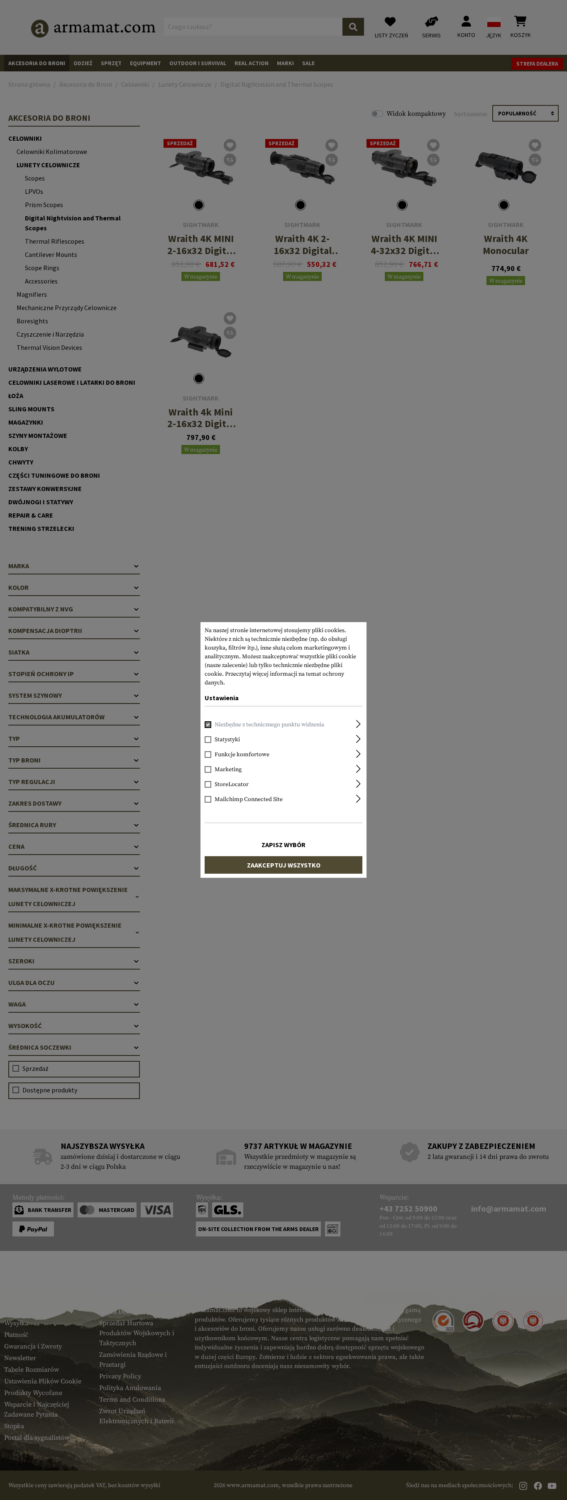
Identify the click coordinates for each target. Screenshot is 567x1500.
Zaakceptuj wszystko (283, 865)
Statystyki (227, 739)
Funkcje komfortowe (242, 754)
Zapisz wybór (283, 844)
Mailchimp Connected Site (249, 799)
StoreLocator (232, 784)
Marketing (228, 769)
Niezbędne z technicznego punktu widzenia (269, 724)
